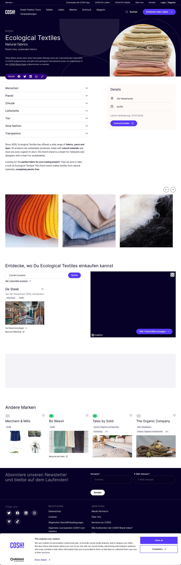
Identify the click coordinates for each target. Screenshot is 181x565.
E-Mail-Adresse (142, 474)
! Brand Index (17, 64)
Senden (97, 492)
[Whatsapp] (36, 76)
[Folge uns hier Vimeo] (9, 521)
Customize (157, 549)
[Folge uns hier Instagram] (34, 513)
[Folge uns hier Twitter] (9, 513)
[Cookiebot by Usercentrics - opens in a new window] (17, 560)
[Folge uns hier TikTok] (17, 521)
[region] (133, 304)
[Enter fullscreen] (172, 275)
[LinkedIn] (31, 76)
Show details (41, 560)
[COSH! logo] (10, 12)
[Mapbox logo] (97, 335)
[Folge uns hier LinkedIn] (26, 513)
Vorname (95, 474)
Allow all (159, 540)
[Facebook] (19, 76)
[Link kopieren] (42, 76)
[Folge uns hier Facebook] (17, 513)
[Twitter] (25, 76)
